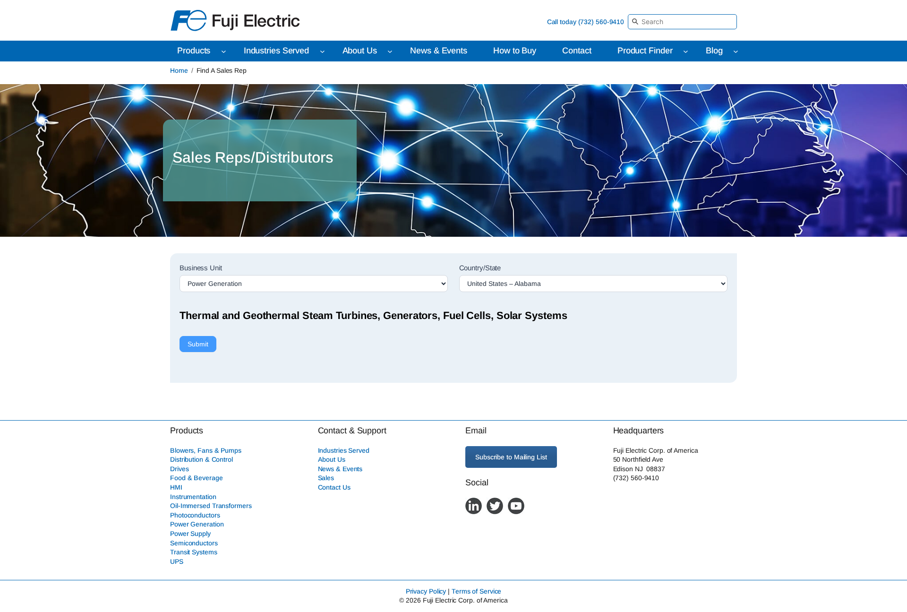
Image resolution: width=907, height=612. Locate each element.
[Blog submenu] (735, 51)
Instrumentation (193, 496)
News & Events (340, 469)
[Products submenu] (223, 51)
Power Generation (196, 524)
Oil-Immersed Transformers (211, 505)
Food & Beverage (196, 478)
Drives (179, 469)
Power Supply (190, 533)
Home (179, 70)
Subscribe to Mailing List (511, 457)
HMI (176, 487)
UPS (176, 561)
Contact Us (334, 487)
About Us (331, 459)
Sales (326, 478)
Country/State (480, 268)
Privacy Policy (426, 591)
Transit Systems (193, 552)
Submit (198, 344)
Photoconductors (195, 515)
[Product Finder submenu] (685, 51)
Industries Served (343, 450)
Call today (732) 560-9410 (586, 22)
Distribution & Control (201, 459)
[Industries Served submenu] (322, 51)
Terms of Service (476, 591)
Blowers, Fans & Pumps (205, 450)
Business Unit (201, 268)
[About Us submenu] (390, 51)
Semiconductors (194, 543)
